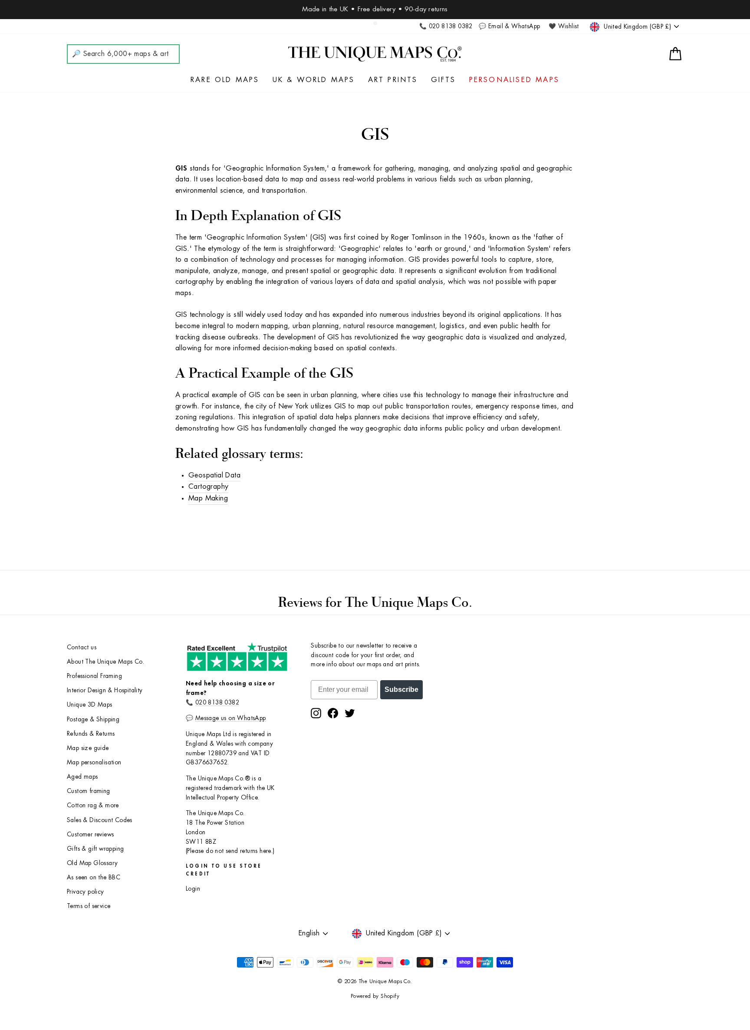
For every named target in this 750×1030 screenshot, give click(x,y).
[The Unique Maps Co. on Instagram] (316, 713)
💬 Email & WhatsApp (509, 26)
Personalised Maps (514, 79)
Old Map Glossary (92, 863)
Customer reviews (90, 834)
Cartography (208, 486)
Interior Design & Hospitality (105, 690)
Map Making (208, 498)
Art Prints (393, 79)
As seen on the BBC (93, 877)
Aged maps (82, 777)
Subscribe (401, 689)
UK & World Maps (314, 79)
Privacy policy (85, 892)
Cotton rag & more (93, 805)
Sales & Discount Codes (99, 820)
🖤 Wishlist (564, 26)
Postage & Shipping (93, 719)
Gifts (443, 79)
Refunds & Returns (91, 734)
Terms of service (88, 906)
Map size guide (88, 748)
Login (193, 889)
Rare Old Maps (225, 79)
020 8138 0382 (217, 702)
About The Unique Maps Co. (105, 662)
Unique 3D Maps (89, 705)
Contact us (81, 647)
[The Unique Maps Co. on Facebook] (333, 713)
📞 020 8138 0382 (446, 26)
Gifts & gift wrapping (95, 849)
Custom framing (88, 791)
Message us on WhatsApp (230, 718)
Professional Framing (94, 676)
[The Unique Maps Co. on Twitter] (350, 713)
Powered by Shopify (375, 996)
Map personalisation (94, 762)
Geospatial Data (214, 475)
